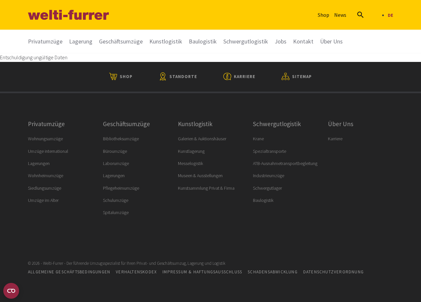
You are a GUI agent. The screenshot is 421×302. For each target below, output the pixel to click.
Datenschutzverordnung (333, 272)
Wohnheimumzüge (45, 175)
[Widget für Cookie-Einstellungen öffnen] (11, 291)
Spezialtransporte (269, 151)
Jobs (280, 41)
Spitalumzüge (116, 212)
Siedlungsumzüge (44, 188)
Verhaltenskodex (136, 272)
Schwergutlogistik (245, 41)
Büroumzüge (115, 151)
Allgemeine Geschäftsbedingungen (69, 272)
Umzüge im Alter (43, 200)
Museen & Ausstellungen (200, 175)
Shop (323, 15)
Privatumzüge (45, 41)
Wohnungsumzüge (45, 139)
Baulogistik (203, 41)
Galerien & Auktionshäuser (202, 139)
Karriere (335, 139)
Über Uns (331, 41)
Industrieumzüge (268, 175)
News (340, 15)
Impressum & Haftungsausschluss (202, 272)
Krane (258, 139)
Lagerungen (39, 163)
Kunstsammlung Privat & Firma (206, 188)
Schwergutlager (267, 188)
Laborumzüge (116, 163)
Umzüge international (48, 151)
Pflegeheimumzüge (121, 188)
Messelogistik (190, 163)
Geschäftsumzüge (121, 41)
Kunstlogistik (165, 41)
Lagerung (80, 41)
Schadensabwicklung (273, 272)
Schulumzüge (115, 200)
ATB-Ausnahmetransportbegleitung (285, 163)
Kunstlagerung (191, 151)
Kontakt (303, 41)
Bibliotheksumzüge (121, 139)
